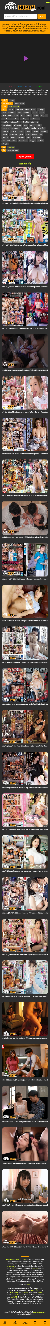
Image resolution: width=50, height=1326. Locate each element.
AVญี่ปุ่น (5, 144)
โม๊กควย (10, 109)
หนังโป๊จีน (40, 1293)
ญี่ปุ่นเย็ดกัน (15, 128)
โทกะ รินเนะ (19, 109)
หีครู (42, 116)
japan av (5, 138)
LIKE (10, 86)
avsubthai (20, 138)
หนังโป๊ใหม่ (6, 119)
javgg (27, 134)
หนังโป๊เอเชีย (14, 1293)
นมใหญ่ (32, 125)
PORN (29, 1285)
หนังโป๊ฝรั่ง (25, 1293)
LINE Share (38, 86)
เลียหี (4, 113)
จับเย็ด (33, 128)
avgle (28, 138)
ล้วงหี (25, 125)
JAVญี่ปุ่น (40, 141)
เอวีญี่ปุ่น (41, 109)
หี (46, 116)
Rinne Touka (23, 141)
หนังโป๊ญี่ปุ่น (15, 106)
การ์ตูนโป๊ (14, 1297)
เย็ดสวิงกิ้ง (27, 113)
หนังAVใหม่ (34, 122)
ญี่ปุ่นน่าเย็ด (25, 128)
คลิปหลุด (35, 1268)
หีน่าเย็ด (29, 116)
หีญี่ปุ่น (36, 116)
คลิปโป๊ (13, 1268)
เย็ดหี (19, 113)
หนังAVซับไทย (7, 125)
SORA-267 (6, 141)
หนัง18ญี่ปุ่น (17, 125)
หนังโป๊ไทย (18, 1295)
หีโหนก (16, 116)
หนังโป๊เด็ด (15, 119)
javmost (44, 131)
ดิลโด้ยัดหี (6, 128)
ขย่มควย (5, 131)
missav (28, 131)
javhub (5, 134)
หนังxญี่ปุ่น (25, 122)
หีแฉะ (22, 116)
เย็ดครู (42, 113)
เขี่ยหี (10, 116)
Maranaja (11, 147)
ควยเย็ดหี (41, 128)
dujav (13, 138)
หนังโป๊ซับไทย (35, 119)
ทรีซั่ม (39, 125)
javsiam (35, 131)
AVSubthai (10, 1266)
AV (10, 106)
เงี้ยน (4, 116)
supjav (20, 131)
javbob (34, 134)
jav (41, 134)
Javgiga (32, 141)
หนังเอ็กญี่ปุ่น (15, 122)
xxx (25, 1259)
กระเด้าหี (13, 131)
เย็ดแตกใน (11, 113)
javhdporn (13, 134)
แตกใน (33, 109)
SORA (14, 141)
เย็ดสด (35, 113)
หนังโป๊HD (6, 122)
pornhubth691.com (12, 1259)
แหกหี (27, 109)
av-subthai (36, 138)
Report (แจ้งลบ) (25, 156)
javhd (21, 134)
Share (19, 86)
